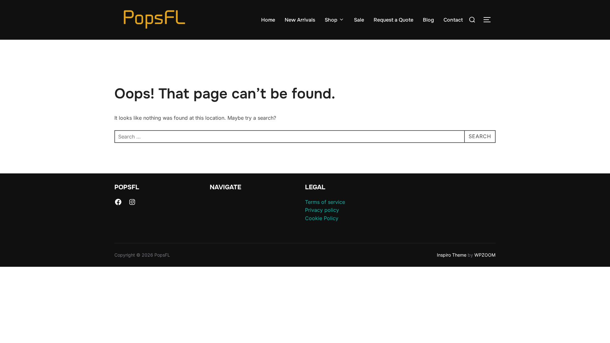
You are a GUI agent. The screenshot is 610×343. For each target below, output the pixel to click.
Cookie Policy (321, 218)
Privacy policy (322, 210)
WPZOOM (485, 255)
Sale (359, 20)
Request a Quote (393, 20)
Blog (428, 20)
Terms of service (325, 202)
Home (268, 20)
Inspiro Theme (451, 255)
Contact (453, 20)
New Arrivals (300, 20)
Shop (331, 20)
